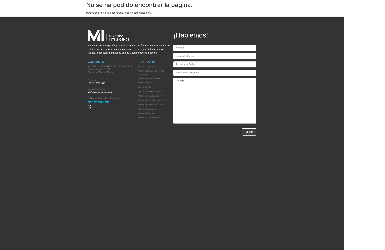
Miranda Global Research (150, 78)
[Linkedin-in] (123, 107)
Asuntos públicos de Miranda (151, 104)
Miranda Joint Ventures (149, 117)
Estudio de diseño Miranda (150, 91)
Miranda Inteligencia (147, 109)
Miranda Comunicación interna (152, 100)
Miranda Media (145, 82)
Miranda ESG (144, 87)
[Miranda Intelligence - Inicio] (25, 7)
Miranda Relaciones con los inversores (151, 72)
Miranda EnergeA (146, 113)
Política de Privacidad (98, 98)
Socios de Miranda (147, 66)
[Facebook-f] (106, 107)
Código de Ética (117, 98)
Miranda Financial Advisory (150, 96)
